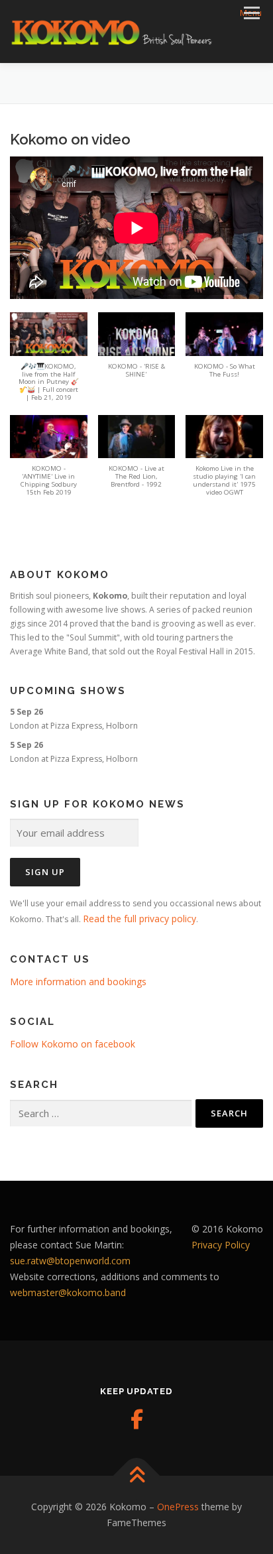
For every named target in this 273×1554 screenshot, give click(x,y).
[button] (49, 363)
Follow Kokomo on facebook (72, 1044)
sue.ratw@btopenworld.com (70, 1260)
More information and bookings (78, 981)
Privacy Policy (220, 1244)
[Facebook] (136, 1419)
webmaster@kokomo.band (68, 1292)
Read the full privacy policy (139, 918)
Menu (251, 13)
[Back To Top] (136, 1476)
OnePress (178, 1506)
